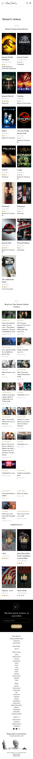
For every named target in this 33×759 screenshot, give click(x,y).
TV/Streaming (16, 709)
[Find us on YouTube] (16, 728)
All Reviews (17, 640)
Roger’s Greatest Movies (16, 638)
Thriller (16, 680)
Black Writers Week (16, 705)
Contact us (16, 721)
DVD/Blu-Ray (16, 701)
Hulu (16, 667)
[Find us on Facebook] (14, 729)
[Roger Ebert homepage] (9, 3)
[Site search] (27, 3)
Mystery (16, 669)
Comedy (16, 658)
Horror (16, 665)
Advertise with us (16, 723)
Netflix (16, 671)
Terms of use (16, 754)
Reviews (16, 686)
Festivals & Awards (16, 713)
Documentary (16, 661)
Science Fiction (16, 675)
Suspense (16, 678)
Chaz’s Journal (16, 688)
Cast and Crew (16, 643)
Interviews (16, 696)
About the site (16, 719)
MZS (16, 692)
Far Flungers (16, 694)
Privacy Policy (16, 755)
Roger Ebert (16, 711)
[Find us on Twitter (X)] (19, 729)
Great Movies (16, 690)
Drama (16, 663)
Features (16, 707)
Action (16, 654)
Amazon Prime (16, 656)
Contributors (16, 726)
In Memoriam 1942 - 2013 (16, 735)
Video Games (16, 703)
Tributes (16, 698)
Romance (16, 673)
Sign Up (16, 648)
